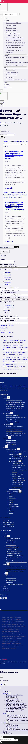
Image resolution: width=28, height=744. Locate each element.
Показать (3, 328)
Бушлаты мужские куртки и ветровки (16, 433)
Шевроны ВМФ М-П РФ (18, 465)
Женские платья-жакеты (12, 415)
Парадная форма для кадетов (14, 400)
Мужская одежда (11, 25)
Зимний (6, 310)
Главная (6, 18)
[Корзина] (1, 90)
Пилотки (11, 511)
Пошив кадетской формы (13, 23)
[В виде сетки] (1, 137)
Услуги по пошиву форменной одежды (15, 59)
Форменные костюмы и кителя (14, 426)
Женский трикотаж (11, 442)
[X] (3, 2)
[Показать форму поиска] (2, 101)
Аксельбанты (12, 498)
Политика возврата (12, 72)
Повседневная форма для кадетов (15, 402)
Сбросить (11, 325)
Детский (6, 275)
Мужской (7, 282)
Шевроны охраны (17, 487)
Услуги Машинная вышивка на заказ (17, 62)
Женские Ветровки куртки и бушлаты (16, 417)
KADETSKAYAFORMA (8, 524)
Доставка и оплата (11, 75)
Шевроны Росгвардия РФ (19, 480)
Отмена (2, 330)
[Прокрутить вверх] (1, 684)
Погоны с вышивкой (14, 489)
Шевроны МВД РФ (17, 476)
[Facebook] (1, 2)
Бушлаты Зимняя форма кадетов (15, 406)
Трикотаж (5, 438)
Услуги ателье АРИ (12, 30)
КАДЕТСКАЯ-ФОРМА (8, 522)
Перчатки (11, 508)
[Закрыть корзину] (1, 676)
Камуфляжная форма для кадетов (15, 404)
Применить (4, 325)
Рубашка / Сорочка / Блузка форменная (14, 51)
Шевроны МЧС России (18, 478)
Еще (4, 447)
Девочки (7, 272)
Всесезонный (8, 305)
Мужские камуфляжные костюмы (15, 429)
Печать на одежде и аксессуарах (16, 65)
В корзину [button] (8, 188)
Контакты (7, 84)
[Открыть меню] (1, 105)
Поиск (16, 247)
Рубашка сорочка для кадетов (14, 408)
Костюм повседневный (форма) (15, 43)
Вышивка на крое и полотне (19, 456)
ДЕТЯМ (5, 398)
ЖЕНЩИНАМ (6, 413)
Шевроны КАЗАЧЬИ (17, 474)
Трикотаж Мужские (11, 444)
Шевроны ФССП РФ (17, 484)
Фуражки (11, 493)
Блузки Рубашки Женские (13, 419)
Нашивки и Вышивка (12, 35)
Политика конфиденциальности (16, 80)
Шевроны (11, 500)
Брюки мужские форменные (13, 435)
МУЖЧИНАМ (6, 424)
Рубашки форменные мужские (14, 431)
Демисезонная (8, 308)
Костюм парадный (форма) (14, 40)
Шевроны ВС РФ (16, 467)
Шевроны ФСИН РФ (17, 482)
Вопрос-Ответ (10, 77)
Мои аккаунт (8, 87)
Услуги (4, 564)
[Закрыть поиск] (1, 737)
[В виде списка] (4, 138)
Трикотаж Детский (11, 440)
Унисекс (6, 284)
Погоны (11, 513)
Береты (11, 502)
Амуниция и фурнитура (13, 33)
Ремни (10, 496)
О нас (5, 82)
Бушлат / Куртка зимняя (13, 47)
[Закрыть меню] (0, 688)
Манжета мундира (14, 506)
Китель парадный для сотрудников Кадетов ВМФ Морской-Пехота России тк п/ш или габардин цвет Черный (14, 205)
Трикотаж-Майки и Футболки (15, 38)
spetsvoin (5, 659)
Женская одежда (11, 28)
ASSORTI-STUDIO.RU (8, 526)
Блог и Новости (10, 70)
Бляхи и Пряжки (13, 504)
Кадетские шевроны (17, 463)
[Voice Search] (18, 14)
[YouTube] (6, 598)
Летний (6, 312)
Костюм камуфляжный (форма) (15, 45)
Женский (7, 277)
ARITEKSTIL (6, 520)
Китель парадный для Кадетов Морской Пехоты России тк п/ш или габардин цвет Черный (14, 154)
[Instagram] (5, 2)
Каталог (5, 536)
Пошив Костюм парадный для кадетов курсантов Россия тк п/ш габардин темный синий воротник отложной (14, 342)
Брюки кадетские (10, 410)
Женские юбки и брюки (12, 422)
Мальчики (7, 279)
